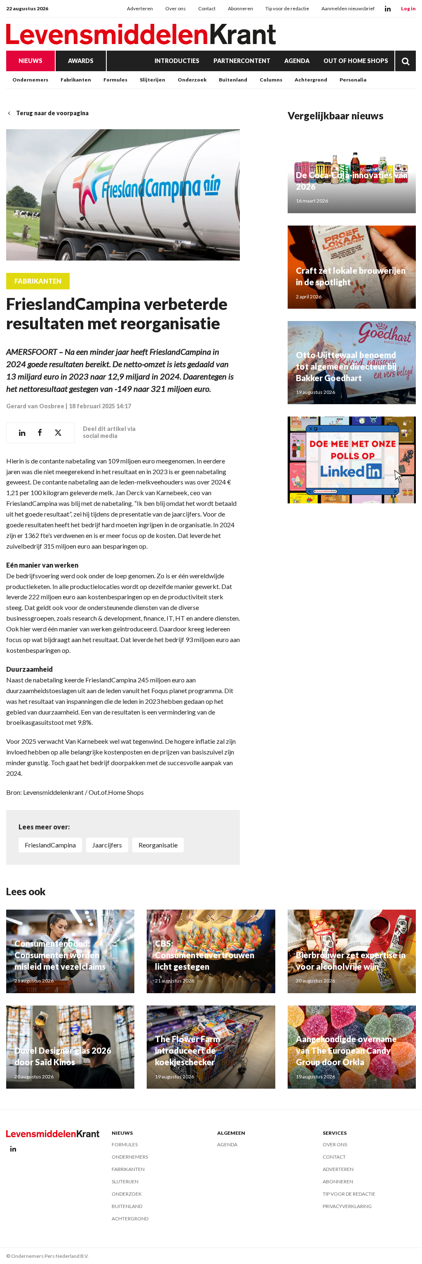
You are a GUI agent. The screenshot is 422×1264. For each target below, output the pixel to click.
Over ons (175, 8)
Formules (115, 80)
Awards (81, 60)
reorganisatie (158, 845)
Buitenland (233, 80)
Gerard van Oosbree (35, 406)
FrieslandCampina (50, 845)
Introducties (177, 60)
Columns (271, 80)
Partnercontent (241, 60)
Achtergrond (311, 80)
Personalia (353, 80)
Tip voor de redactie (287, 8)
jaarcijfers (107, 845)
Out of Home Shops (356, 60)
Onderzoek (192, 80)
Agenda (296, 60)
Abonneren (240, 8)
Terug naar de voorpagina (52, 112)
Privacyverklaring (347, 1206)
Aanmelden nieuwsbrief (348, 8)
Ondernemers (30, 80)
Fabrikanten (76, 80)
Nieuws (30, 60)
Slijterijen (152, 80)
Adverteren (140, 8)
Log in (408, 8)
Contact (207, 8)
